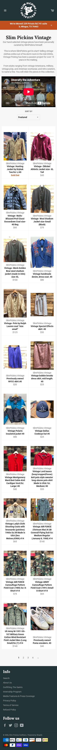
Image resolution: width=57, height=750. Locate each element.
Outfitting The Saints (12, 687)
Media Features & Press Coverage (19, 696)
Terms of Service (10, 705)
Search (6, 678)
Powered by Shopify (35, 735)
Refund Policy (9, 709)
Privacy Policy (9, 700)
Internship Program (12, 691)
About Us (7, 682)
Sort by (28, 111)
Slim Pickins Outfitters (18, 735)
